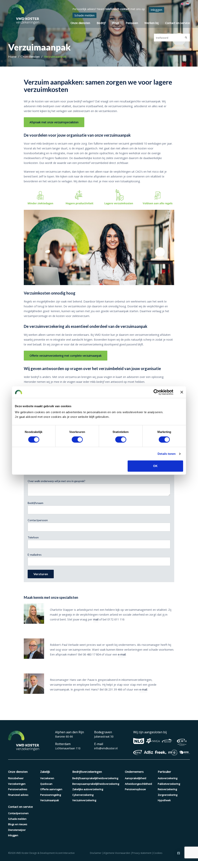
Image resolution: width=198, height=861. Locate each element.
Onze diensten (80, 23)
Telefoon (33, 537)
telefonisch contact (118, 9)
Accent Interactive (65, 853)
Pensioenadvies (17, 789)
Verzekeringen (17, 784)
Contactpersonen (18, 813)
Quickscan (46, 784)
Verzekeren (47, 778)
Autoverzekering (167, 778)
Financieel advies (18, 795)
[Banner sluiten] (181, 392)
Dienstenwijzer (17, 830)
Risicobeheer (16, 778)
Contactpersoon (38, 520)
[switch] (77, 439)
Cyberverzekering (82, 795)
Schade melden (84, 15)
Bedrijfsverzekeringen (87, 772)
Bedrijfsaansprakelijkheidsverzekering (95, 778)
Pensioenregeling (50, 795)
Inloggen (156, 10)
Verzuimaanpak (55, 56)
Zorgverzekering (167, 795)
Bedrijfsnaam (35, 503)
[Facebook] (178, 853)
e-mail (122, 654)
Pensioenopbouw (135, 789)
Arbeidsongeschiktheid (138, 784)
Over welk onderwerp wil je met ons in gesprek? (56, 481)
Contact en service (177, 23)
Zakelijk (45, 772)
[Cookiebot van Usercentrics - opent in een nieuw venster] (156, 392)
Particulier (164, 772)
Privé (115, 23)
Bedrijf (101, 23)
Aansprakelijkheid (135, 778)
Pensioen (132, 23)
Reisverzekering (167, 789)
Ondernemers (134, 772)
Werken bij (151, 23)
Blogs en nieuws (17, 824)
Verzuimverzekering (84, 800)
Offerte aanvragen (51, 789)
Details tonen (167, 453)
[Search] (186, 37)
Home (12, 56)
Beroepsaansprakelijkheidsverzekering (95, 784)
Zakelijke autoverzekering (87, 789)
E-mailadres (35, 554)
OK (155, 466)
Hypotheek (164, 800)
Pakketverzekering (169, 784)
